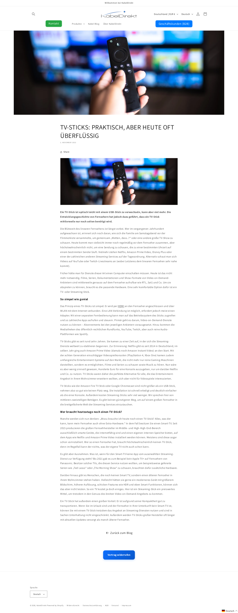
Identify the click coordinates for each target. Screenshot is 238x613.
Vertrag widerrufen (119, 555)
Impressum (126, 605)
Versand (115, 605)
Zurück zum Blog (121, 533)
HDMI (121, 306)
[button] (33, 14)
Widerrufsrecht (73, 605)
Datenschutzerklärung (92, 605)
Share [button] (66, 151)
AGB (106, 605)
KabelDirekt (42, 605)
